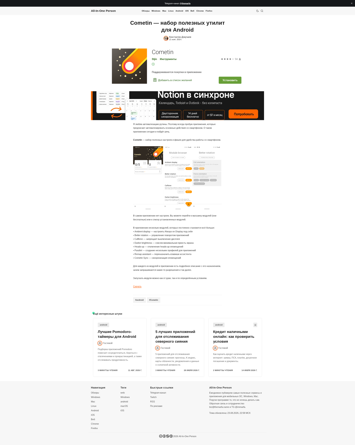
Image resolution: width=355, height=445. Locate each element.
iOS (187, 11)
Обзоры (146, 11)
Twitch (153, 397)
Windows (156, 11)
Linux (171, 11)
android (103, 325)
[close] (351, 3)
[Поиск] (262, 11)
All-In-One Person (187, 436)
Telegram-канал (158, 393)
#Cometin (153, 300)
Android (179, 11)
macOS (124, 406)
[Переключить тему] (257, 11)
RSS (152, 401)
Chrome (200, 11)
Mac (164, 11)
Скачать (137, 286)
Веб (192, 11)
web (123, 393)
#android (139, 300)
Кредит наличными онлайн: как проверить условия (233, 336)
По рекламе (156, 406)
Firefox (209, 11)
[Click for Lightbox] (177, 177)
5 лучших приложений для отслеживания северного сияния (175, 336)
